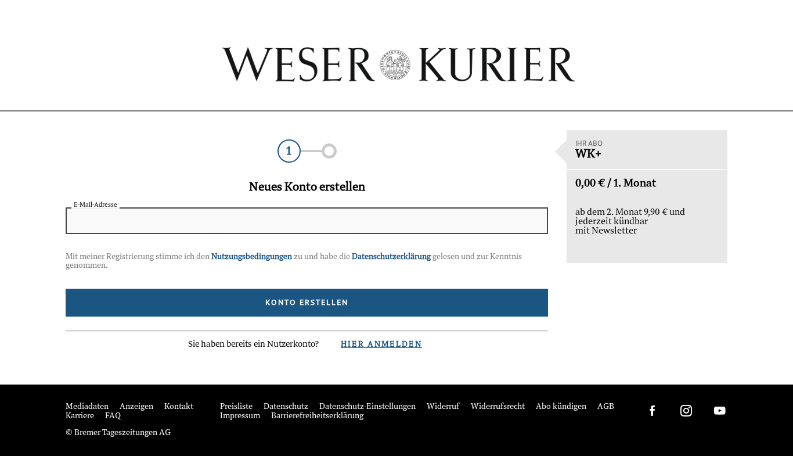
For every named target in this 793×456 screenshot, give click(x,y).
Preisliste (236, 407)
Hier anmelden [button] (381, 344)
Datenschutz (286, 407)
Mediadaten (87, 407)
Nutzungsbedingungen (251, 257)
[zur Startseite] (396, 64)
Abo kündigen (561, 407)
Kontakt (178, 407)
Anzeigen (136, 407)
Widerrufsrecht (498, 407)
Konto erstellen (306, 302)
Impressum (240, 416)
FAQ (113, 416)
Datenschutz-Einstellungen (367, 407)
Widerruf (443, 407)
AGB (605, 407)
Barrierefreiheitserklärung (317, 416)
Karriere (80, 416)
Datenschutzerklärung (391, 257)
